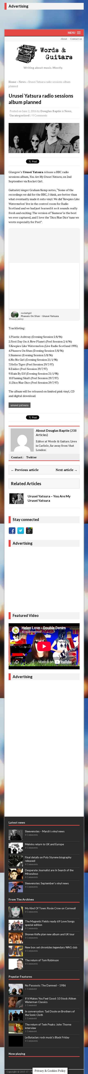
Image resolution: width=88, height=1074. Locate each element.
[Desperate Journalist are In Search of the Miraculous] (16, 877)
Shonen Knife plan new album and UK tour (49, 934)
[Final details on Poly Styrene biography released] (16, 864)
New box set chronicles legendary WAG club (51, 947)
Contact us (76, 38)
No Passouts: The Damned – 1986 (45, 985)
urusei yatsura (19, 405)
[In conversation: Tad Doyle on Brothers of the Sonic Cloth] (16, 1018)
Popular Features (20, 976)
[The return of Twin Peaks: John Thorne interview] (16, 1031)
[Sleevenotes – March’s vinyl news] (16, 838)
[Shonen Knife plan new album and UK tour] (16, 941)
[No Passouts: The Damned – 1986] (16, 992)
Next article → (66, 470)
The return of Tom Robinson (42, 960)
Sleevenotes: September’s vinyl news (47, 883)
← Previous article (25, 470)
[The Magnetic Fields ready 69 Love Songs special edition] (16, 928)
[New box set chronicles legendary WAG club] (16, 954)
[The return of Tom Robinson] (16, 967)
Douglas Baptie (51, 111)
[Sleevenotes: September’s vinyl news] (16, 890)
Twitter (31, 457)
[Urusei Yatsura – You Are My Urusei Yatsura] (16, 502)
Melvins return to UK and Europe (44, 844)
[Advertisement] (46, 19)
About (64, 38)
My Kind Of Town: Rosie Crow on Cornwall (50, 908)
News (67, 111)
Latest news (17, 822)
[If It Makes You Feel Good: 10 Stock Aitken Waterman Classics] (16, 1005)
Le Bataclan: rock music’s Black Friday (47, 1037)
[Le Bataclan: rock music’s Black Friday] (16, 1044)
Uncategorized (19, 115)
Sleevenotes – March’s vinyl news (44, 831)
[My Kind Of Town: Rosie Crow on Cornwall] (16, 915)
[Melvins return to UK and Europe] (16, 851)
